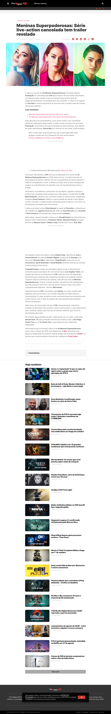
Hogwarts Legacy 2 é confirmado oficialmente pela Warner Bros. (65, 521)
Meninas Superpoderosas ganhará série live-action (48, 114)
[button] (102, 3)
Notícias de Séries (23, 20)
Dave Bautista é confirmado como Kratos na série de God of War (65, 400)
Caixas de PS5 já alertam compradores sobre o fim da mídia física (67, 657)
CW (36, 343)
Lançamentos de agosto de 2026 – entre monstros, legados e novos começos (68, 627)
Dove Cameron (43, 343)
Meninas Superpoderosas (56, 343)
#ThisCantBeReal (35, 138)
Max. (66, 331)
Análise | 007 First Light (61, 490)
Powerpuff (69, 343)
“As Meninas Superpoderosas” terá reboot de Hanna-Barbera (52, 117)
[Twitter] (100, 8)
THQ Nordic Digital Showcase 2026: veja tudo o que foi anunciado (66, 612)
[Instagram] (103, 8)
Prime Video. (73, 336)
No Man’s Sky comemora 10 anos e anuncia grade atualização (66, 597)
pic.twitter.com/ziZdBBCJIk (53, 138)
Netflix (80, 334)
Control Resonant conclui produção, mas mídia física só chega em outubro (67, 430)
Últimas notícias (40, 3)
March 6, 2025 (66, 170)
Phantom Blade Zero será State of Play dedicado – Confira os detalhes (67, 582)
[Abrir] (8, 4)
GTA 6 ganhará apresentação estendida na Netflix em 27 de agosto (68, 642)
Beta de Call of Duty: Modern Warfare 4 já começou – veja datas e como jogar (68, 385)
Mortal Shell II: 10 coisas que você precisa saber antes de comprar (65, 461)
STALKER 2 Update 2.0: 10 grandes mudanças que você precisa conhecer (67, 446)
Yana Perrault (77, 343)
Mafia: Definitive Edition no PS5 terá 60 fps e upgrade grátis (68, 506)
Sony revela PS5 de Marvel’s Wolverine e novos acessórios (68, 566)
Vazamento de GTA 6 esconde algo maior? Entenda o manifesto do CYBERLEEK (66, 416)
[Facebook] (96, 8)
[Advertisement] (55, 154)
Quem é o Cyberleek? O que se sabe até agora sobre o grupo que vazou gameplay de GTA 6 (68, 371)
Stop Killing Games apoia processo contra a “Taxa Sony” (66, 536)
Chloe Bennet (29, 343)
